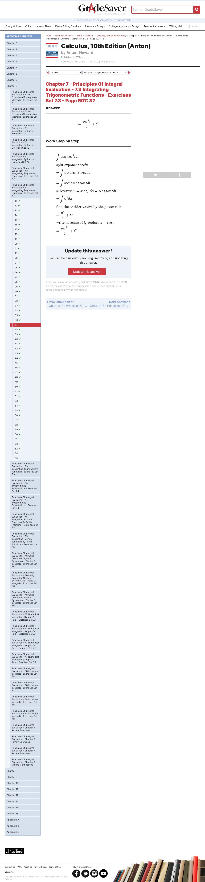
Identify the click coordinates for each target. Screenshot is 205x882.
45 (16, 362)
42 (16, 348)
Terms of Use (55, 867)
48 (16, 377)
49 (16, 381)
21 (16, 248)
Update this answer (87, 271)
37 (16, 324)
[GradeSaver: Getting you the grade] (102, 9)
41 (16, 343)
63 (16, 443)
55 (16, 410)
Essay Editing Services (68, 26)
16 (16, 224)
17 (16, 229)
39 (16, 334)
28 (16, 281)
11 (16, 200)
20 (16, 243)
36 (16, 320)
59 (16, 429)
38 (16, 329)
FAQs (19, 867)
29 (16, 286)
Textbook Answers (154, 26)
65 (16, 458)
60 (16, 434)
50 (16, 386)
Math (79, 36)
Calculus (89, 36)
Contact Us (10, 867)
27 (16, 277)
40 (16, 339)
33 (16, 305)
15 (16, 220)
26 (16, 272)
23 (16, 258)
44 (16, 358)
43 (16, 353)
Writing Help (176, 26)
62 (16, 448)
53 (16, 400)
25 (16, 267)
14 (16, 215)
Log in (194, 26)
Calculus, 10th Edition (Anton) (111, 36)
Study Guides (13, 26)
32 (16, 300)
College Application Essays (124, 26)
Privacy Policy (40, 867)
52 (16, 396)
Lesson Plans (43, 26)
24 (16, 262)
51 (16, 391)
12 (16, 205)
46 (16, 367)
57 (16, 420)
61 (16, 439)
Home (49, 36)
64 (16, 453)
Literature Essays (95, 26)
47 (16, 372)
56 (16, 415)
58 (16, 424)
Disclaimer (9, 872)
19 (16, 239)
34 (16, 310)
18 (16, 234)
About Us (28, 867)
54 (16, 405)
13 (16, 210)
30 (16, 291)
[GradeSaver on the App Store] (14, 851)
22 (16, 253)
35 (16, 315)
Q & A (28, 26)
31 (16, 296)
